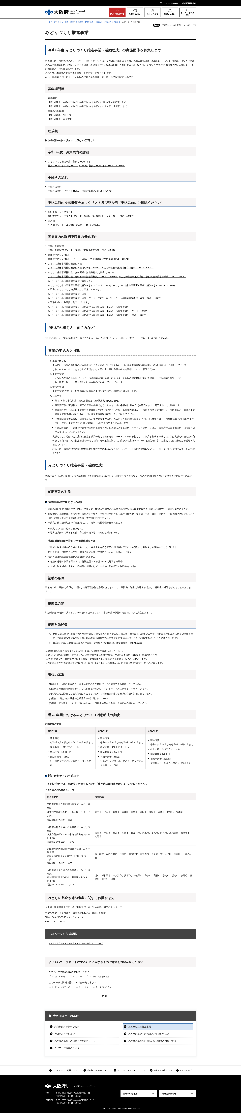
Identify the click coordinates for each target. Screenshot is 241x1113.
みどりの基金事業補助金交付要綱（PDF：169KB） (128, 267)
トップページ (50, 22)
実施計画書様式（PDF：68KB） (99, 250)
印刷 (157, 25)
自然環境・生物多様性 (84, 22)
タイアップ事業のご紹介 (66, 1048)
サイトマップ (186, 1070)
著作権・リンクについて (98, 1070)
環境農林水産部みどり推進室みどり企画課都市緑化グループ (76, 943)
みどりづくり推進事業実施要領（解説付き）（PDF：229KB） (144, 285)
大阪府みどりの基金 (112, 22)
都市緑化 (98, 22)
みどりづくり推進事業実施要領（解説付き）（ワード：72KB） (80, 285)
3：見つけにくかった (105, 987)
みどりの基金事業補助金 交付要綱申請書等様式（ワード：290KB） (83, 276)
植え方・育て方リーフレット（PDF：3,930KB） (145, 338)
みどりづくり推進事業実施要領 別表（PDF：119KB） (134, 298)
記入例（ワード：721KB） (61, 225)
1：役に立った (58, 976)
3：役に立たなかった (99, 976)
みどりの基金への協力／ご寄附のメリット (75, 1041)
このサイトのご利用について (66, 1070)
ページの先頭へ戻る (197, 1084)
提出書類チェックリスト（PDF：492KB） (114, 216)
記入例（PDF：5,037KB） (89, 225)
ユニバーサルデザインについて (131, 1070)
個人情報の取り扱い (163, 1070)
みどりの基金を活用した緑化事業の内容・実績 (152, 1041)
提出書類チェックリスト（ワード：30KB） (70, 216)
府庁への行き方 (130, 1093)
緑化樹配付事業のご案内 (66, 1026)
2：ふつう (77, 976)
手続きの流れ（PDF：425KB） (98, 191)
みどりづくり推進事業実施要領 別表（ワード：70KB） (76, 298)
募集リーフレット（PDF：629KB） (107, 165)
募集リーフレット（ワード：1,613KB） (68, 165)
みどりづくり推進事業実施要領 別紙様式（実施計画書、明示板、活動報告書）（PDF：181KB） (97, 315)
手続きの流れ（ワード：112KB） (65, 191)
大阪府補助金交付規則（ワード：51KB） (69, 259)
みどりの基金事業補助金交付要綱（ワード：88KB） (74, 267)
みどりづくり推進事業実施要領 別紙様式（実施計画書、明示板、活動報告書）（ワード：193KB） (99, 311)
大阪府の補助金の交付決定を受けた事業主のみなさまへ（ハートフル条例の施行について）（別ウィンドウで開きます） (125, 449)
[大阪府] (65, 12)
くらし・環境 (63, 22)
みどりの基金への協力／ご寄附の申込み (148, 1034)
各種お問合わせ (169, 1093)
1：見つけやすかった (61, 987)
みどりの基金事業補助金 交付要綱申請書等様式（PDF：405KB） (152, 276)
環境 (72, 22)
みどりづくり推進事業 (139, 1026)
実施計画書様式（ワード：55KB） (65, 250)
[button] (168, 3)
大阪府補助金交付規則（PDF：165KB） (110, 259)
